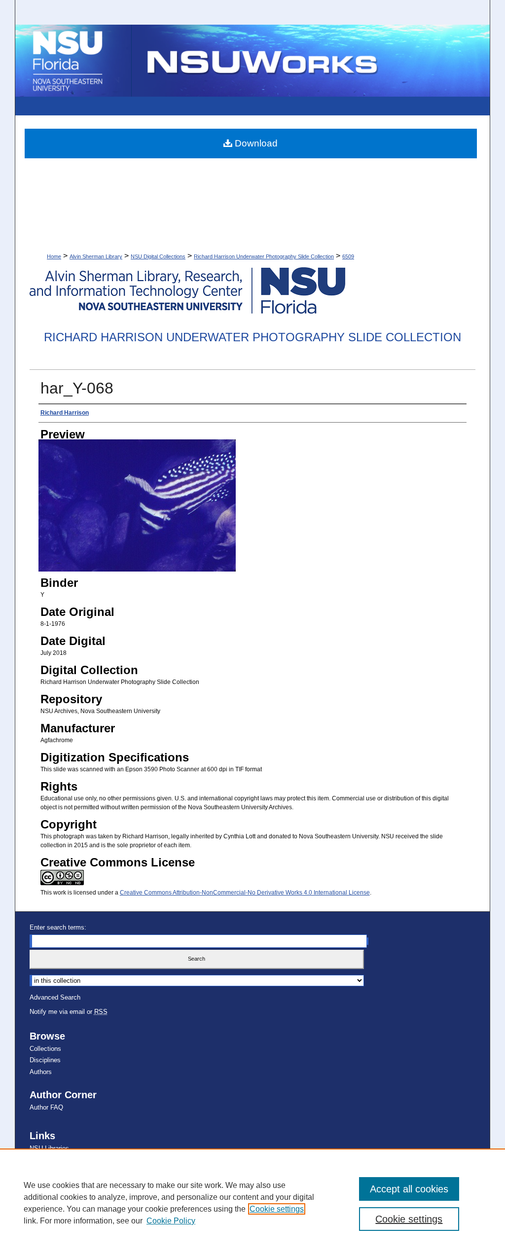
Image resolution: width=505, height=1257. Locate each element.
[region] (252, 1203)
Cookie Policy (170, 1221)
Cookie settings (277, 1209)
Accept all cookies (409, 1189)
